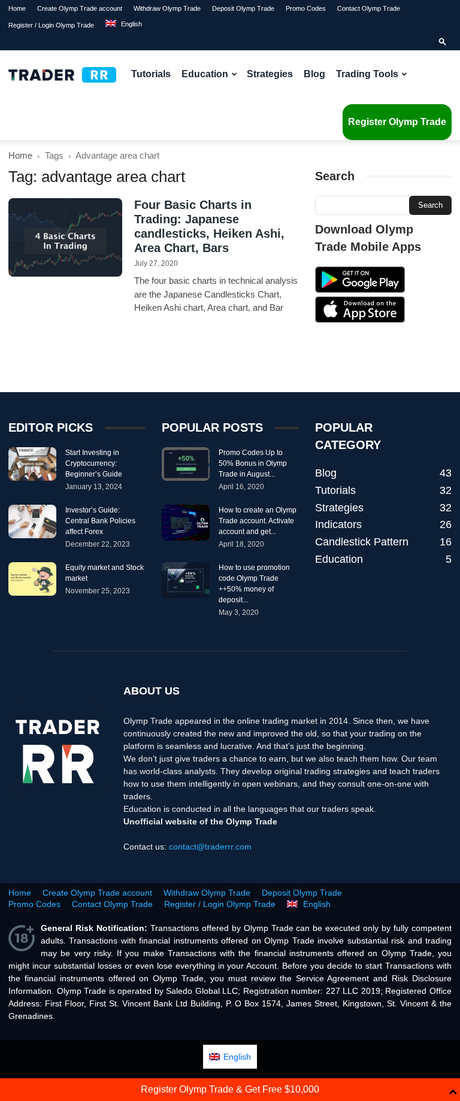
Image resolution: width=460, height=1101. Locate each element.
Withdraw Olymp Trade (167, 8)
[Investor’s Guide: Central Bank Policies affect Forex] (32, 521)
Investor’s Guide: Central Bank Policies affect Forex (100, 521)
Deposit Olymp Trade (243, 8)
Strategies (270, 74)
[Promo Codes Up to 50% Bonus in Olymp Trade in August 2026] (186, 464)
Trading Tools (367, 74)
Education (204, 74)
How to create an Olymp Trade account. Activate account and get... (257, 521)
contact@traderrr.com (210, 846)
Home (17, 8)
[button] (443, 42)
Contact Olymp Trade (368, 8)
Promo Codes (306, 8)
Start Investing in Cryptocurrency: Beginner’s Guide (93, 463)
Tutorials (151, 74)
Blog (314, 74)
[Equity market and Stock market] (32, 579)
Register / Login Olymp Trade (51, 25)
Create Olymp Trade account (79, 8)
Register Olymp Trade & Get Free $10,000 (230, 1089)
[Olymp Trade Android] (360, 290)
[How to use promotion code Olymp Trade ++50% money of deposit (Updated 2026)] (186, 580)
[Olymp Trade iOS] (360, 319)
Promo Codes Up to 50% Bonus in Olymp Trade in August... (253, 463)
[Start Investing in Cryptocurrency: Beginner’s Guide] (32, 464)
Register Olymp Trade (397, 122)
